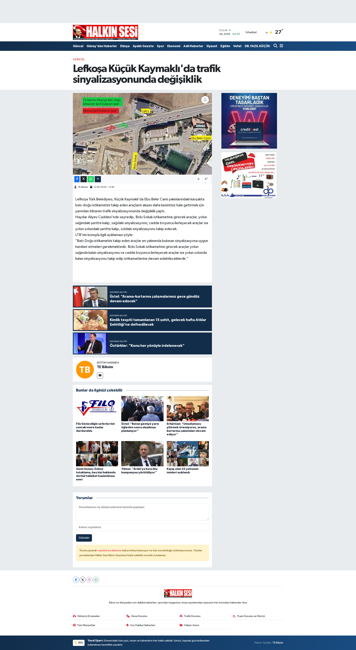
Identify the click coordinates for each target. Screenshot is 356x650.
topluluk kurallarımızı (109, 550)
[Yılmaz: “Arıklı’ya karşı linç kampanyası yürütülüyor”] (142, 453)
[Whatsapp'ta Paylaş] (91, 179)
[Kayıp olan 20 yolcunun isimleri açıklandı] (188, 453)
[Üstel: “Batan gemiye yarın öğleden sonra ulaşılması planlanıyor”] (142, 408)
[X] (83, 580)
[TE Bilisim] (85, 369)
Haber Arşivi (191, 625)
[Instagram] (89, 580)
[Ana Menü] (280, 46)
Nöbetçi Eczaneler (89, 616)
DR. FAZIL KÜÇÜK (257, 46)
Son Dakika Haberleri (142, 625)
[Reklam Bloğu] (249, 120)
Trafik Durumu (192, 616)
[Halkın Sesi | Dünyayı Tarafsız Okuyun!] (105, 32)
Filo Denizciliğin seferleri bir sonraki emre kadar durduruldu (95, 427)
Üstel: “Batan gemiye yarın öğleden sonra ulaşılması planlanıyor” (140, 427)
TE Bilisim (83, 187)
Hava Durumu (139, 616)
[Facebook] (76, 580)
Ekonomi (173, 46)
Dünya (125, 46)
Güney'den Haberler (102, 46)
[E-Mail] (100, 375)
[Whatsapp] (96, 580)
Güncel (78, 46)
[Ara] (275, 46)
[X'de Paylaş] (83, 179)
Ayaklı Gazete (143, 46)
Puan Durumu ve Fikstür (251, 616)
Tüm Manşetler (86, 625)
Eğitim (225, 46)
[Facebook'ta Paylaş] (77, 179)
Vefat (237, 46)
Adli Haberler (193, 46)
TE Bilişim (277, 642)
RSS (80, 642)
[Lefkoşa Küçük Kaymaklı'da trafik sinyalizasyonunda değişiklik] (142, 134)
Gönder (84, 537)
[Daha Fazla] (98, 179)
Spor (160, 46)
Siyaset (211, 46)
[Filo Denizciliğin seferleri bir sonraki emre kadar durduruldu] (97, 408)
